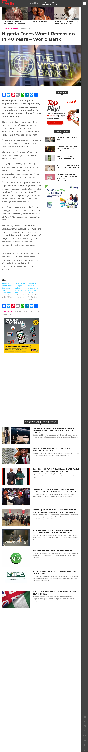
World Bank (7, 314)
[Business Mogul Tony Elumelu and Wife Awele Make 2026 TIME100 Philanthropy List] (16, 484)
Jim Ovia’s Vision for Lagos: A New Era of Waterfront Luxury (53, 450)
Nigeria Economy (21, 311)
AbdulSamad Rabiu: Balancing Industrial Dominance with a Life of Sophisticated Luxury (53, 430)
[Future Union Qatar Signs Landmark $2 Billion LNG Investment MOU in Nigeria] (16, 546)
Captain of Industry (10, 29)
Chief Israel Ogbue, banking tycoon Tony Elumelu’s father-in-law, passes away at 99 (54, 490)
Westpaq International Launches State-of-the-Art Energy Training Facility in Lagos (55, 511)
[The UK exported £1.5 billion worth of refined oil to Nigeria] (16, 607)
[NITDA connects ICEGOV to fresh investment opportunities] (16, 587)
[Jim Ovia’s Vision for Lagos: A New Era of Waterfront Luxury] (16, 464)
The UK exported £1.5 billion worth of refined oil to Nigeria (56, 593)
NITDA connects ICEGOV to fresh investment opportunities (55, 572)
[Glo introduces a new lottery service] (16, 566)
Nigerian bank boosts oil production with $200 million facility (33, 288)
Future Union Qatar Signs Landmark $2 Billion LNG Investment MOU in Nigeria (52, 531)
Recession (35, 311)
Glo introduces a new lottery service (52, 551)
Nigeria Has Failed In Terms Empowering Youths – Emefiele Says (7, 288)
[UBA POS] (62, 125)
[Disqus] (22, 386)
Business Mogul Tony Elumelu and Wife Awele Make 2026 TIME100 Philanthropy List (56, 470)
